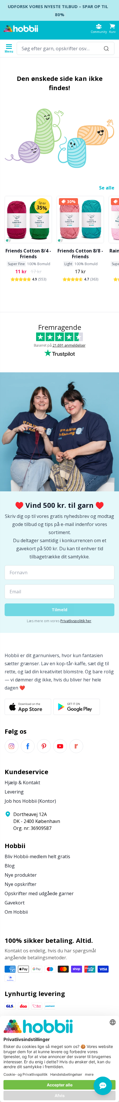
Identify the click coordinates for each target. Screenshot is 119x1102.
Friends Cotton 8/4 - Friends (28, 254)
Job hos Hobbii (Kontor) (30, 801)
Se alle (106, 188)
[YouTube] (60, 746)
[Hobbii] (20, 28)
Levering (14, 792)
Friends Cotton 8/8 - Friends (80, 254)
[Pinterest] (44, 746)
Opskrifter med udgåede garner (39, 893)
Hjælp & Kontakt (22, 782)
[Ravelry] (76, 746)
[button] (112, 28)
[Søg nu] (106, 48)
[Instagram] (11, 746)
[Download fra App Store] (28, 707)
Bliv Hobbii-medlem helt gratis (37, 856)
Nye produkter (21, 875)
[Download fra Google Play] (76, 707)
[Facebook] (28, 746)
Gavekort (15, 903)
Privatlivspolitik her (75, 620)
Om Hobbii (16, 912)
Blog (10, 866)
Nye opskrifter (20, 884)
